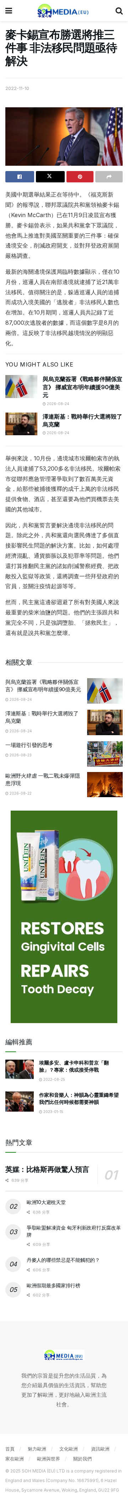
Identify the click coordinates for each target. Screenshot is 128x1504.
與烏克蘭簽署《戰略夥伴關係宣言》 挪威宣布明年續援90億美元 (82, 386)
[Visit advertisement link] (64, 917)
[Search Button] (119, 10)
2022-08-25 (53, 1079)
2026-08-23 (20, 755)
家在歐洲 (14, 1459)
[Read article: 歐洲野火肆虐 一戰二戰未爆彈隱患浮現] (105, 785)
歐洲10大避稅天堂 (46, 1202)
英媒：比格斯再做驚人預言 (47, 1169)
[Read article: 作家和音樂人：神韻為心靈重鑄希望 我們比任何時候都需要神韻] (19, 1101)
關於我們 (82, 1459)
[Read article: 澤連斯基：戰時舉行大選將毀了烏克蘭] (21, 424)
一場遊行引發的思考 (28, 745)
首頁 (10, 1449)
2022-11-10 (17, 88)
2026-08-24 (57, 404)
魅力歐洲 (37, 1449)
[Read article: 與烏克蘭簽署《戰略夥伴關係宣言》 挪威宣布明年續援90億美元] (21, 386)
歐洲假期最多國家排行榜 (53, 1285)
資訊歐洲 (100, 1449)
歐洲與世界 (48, 1459)
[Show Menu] (8, 10)
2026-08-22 (20, 793)
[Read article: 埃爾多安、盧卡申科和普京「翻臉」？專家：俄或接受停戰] (19, 1069)
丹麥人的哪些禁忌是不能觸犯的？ (63, 1260)
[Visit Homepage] (63, 11)
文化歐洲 (68, 1449)
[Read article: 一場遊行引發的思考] (105, 754)
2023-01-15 (52, 1111)
